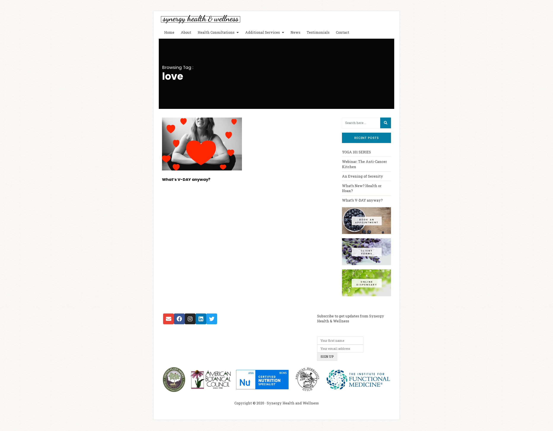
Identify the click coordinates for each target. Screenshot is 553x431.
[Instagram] (190, 318)
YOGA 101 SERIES (356, 152)
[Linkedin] (200, 318)
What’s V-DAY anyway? (186, 179)
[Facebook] (179, 318)
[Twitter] (211, 318)
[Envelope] (168, 318)
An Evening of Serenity (362, 176)
